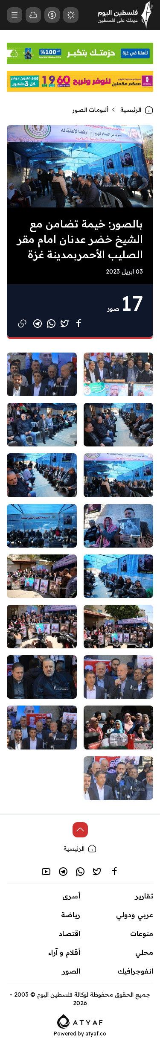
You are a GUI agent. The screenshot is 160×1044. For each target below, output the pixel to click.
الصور (71, 971)
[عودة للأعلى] (80, 829)
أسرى (71, 896)
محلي (144, 952)
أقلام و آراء (64, 952)
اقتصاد (69, 933)
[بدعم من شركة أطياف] (80, 1020)
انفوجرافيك (135, 971)
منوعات (141, 933)
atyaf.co (95, 1033)
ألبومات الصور (90, 110)
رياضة (70, 914)
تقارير (144, 896)
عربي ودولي (134, 914)
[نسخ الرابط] (22, 323)
